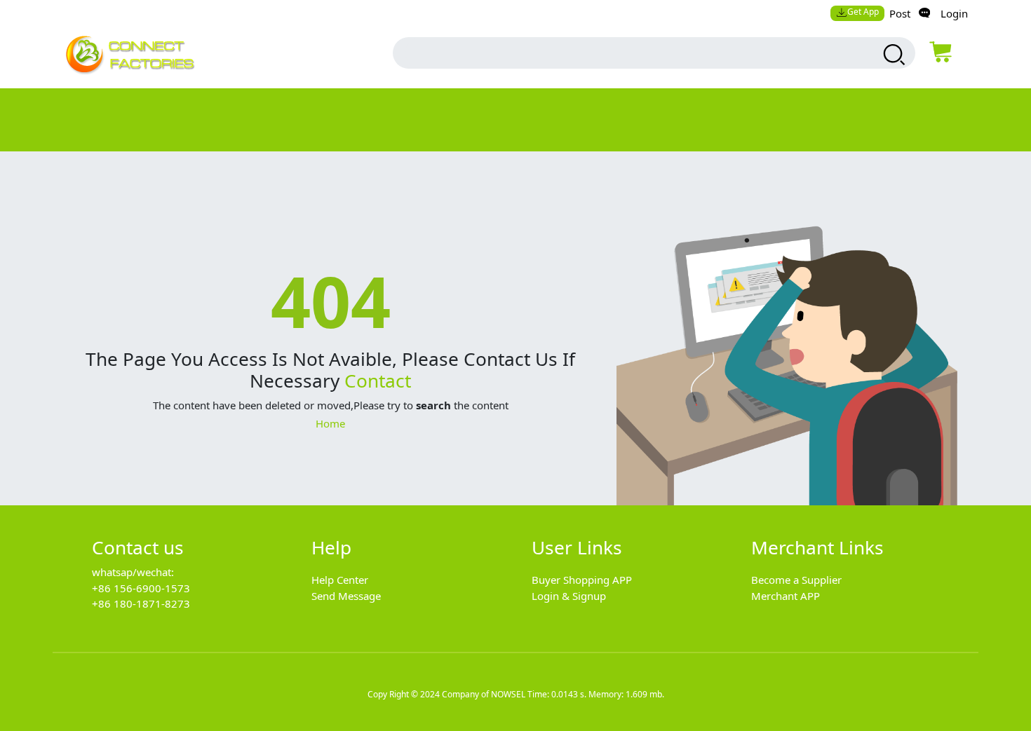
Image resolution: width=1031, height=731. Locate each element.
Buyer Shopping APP (582, 580)
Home (330, 423)
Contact (377, 380)
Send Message (346, 596)
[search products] (892, 54)
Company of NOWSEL (483, 694)
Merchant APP (785, 596)
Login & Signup (569, 596)
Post (899, 13)
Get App (863, 12)
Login (954, 13)
